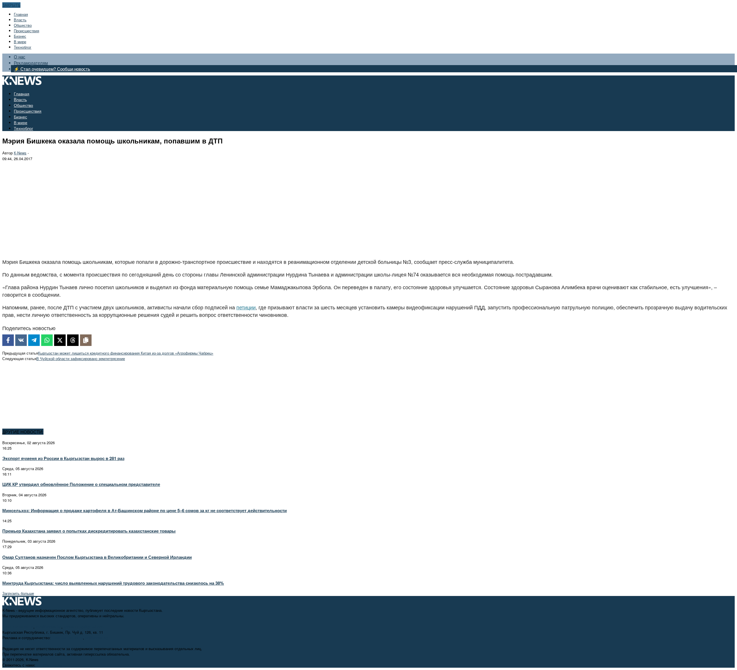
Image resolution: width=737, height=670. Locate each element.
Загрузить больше (18, 593)
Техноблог (22, 47)
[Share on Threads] (73, 340)
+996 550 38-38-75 (67, 637)
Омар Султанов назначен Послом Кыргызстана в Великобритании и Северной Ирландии (97, 557)
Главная (21, 14)
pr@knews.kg (96, 637)
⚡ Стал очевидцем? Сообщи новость (52, 69)
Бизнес (20, 36)
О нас (19, 57)
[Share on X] (60, 340)
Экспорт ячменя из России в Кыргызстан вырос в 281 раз (63, 458)
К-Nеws (20, 153)
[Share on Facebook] (8, 340)
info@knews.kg (48, 626)
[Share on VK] (21, 340)
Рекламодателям (31, 63)
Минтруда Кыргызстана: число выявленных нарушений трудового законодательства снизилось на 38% (113, 583)
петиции (246, 307)
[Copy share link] (86, 340)
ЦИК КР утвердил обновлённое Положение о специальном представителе (81, 484)
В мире (20, 41)
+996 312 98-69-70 (17, 626)
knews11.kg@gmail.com (84, 626)
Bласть (20, 19)
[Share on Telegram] (34, 340)
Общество (23, 25)
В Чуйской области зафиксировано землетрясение (80, 358)
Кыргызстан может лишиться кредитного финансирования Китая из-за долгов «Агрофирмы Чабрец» (125, 353)
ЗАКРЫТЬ (11, 5)
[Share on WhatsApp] (47, 340)
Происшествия (26, 30)
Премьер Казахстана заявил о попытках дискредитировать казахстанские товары (89, 531)
